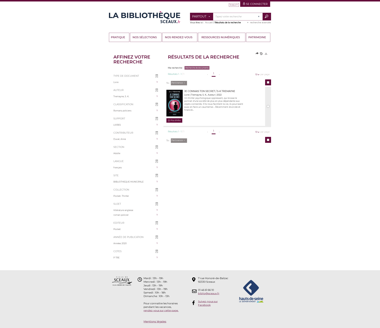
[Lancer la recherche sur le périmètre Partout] (267, 16)
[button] (135, 82)
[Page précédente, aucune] (207, 74)
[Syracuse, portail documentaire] (144, 17)
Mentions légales (155, 321)
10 (256, 74)
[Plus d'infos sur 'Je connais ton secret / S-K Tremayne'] (174, 103)
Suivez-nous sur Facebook (208, 303)
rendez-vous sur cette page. (161, 310)
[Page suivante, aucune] (219, 74)
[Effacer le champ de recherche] (259, 16)
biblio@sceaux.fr (208, 293)
